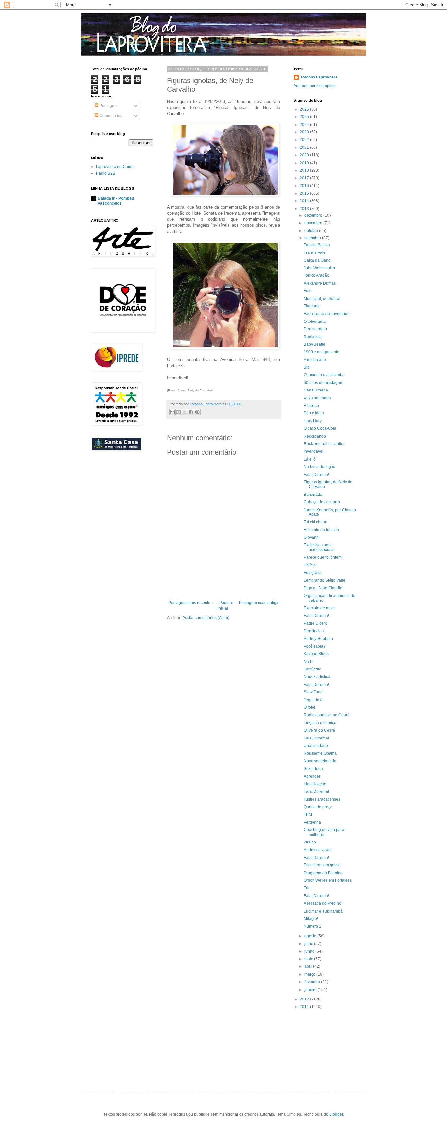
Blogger (336, 1114)
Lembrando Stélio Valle (324, 580)
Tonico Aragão (316, 275)
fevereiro (312, 982)
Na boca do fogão (319, 466)
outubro (311, 230)
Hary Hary (313, 421)
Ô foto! (309, 707)
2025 (305, 116)
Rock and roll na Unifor (324, 444)
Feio (308, 290)
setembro (313, 238)
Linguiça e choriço (320, 723)
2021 (305, 147)
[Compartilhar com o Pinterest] (197, 412)
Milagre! (311, 918)
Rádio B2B (105, 173)
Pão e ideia (314, 413)
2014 (305, 201)
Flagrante (312, 306)
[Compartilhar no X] (185, 412)
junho (309, 951)
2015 (305, 193)
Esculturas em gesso (322, 865)
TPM (308, 814)
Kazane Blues (316, 654)
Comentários (110, 115)
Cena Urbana (316, 390)
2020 (305, 155)
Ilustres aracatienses (322, 799)
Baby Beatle (314, 344)
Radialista (313, 337)
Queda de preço (318, 807)
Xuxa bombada (317, 398)
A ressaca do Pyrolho (322, 903)
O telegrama (315, 321)
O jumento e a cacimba (324, 375)
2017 (305, 178)
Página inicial (225, 605)
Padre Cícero (315, 623)
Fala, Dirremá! (316, 474)
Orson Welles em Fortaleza (328, 880)
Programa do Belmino (323, 873)
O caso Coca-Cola (320, 428)
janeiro (311, 989)
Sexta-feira (313, 768)
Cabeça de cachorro (322, 502)
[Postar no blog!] (178, 412)
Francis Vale (315, 252)
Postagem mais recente (189, 602)
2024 (305, 124)
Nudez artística (317, 676)
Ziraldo (310, 842)
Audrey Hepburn (318, 638)
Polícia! (310, 565)
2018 (305, 170)
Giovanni (312, 537)
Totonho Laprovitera (319, 77)
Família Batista (317, 245)
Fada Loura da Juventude (326, 313)
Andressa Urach (318, 849)
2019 (305, 163)
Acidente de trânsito (321, 530)
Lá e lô (310, 459)
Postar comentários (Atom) (205, 618)
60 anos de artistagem (323, 382)
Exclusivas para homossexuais (319, 547)
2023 (305, 132)
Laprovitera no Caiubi (115, 167)
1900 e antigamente (321, 352)
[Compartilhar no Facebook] (191, 412)
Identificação (315, 784)
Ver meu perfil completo (315, 85)
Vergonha (312, 822)
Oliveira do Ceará (319, 730)
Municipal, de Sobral (322, 298)
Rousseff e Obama (320, 753)
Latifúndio (312, 669)
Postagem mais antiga (258, 602)
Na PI (308, 661)
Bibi (307, 367)
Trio (307, 888)
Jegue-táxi (313, 700)
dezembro (313, 215)
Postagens (108, 105)
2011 (305, 1006)
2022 (305, 139)
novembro (313, 223)
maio (309, 959)
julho (309, 943)
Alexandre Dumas (320, 283)
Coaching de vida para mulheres (324, 832)
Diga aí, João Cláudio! (323, 588)
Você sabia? (315, 646)
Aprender (312, 776)
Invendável (313, 451)
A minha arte (315, 359)
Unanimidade (316, 745)
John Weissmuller (319, 268)
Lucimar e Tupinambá (323, 911)
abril (308, 966)
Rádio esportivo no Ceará (326, 715)
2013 (305, 208)
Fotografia (313, 572)
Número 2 (312, 926)
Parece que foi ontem (323, 557)
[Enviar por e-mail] (172, 412)
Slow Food (313, 692)
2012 (305, 999)
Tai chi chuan (315, 522)
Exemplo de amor (319, 608)
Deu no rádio (315, 329)
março (310, 974)
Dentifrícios (314, 631)
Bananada (313, 494)
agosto (310, 936)
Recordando (315, 436)
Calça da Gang (317, 260)
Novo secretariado (320, 761)
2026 (305, 109)
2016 (305, 185)
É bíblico (311, 405)
